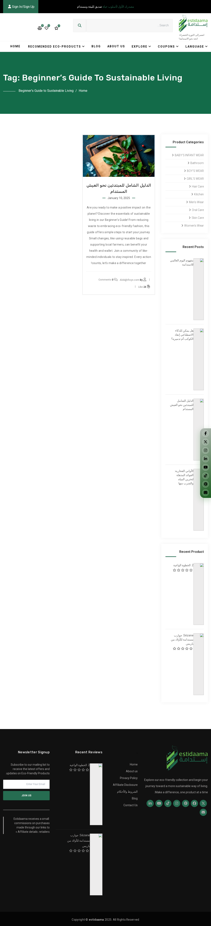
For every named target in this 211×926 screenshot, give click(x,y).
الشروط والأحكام (127, 791)
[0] (56, 28)
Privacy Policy (129, 778)
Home (15, 46)
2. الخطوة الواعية (183, 565)
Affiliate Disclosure (125, 784)
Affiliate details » (27, 831)
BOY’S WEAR (195, 170)
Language (194, 46)
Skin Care (198, 217)
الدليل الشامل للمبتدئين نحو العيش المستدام (181, 405)
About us (116, 46)
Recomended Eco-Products (54, 46)
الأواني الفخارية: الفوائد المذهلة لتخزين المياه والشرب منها (184, 477)
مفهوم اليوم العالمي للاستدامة (181, 262)
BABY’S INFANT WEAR (189, 155)
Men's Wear (196, 202)
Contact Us (130, 805)
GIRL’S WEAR (195, 178)
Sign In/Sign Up (22, 7)
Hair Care (198, 186)
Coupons (166, 46)
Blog (96, 46)
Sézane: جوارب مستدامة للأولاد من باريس (182, 639)
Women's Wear (194, 225)
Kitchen (199, 194)
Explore (139, 46)
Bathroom (197, 163)
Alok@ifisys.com (129, 279)
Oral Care (198, 210)
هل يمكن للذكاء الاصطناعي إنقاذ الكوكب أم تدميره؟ (182, 334)
